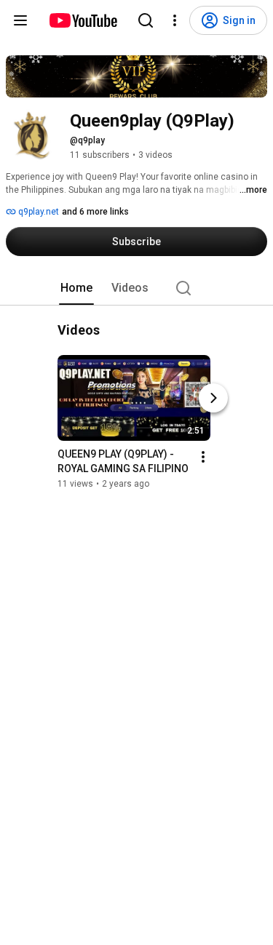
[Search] (145, 20)
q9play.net (37, 212)
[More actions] (203, 456)
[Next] (213, 397)
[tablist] (137, 288)
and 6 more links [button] (95, 212)
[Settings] (174, 20)
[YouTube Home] (82, 20)
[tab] (76, 288)
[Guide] (20, 20)
